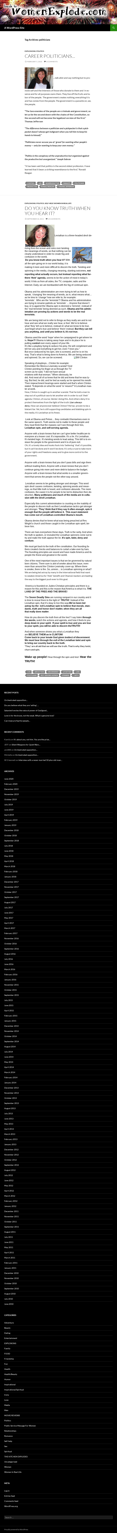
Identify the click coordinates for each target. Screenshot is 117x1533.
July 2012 (8, 1175)
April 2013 (9, 1129)
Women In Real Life (62, 203)
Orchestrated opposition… (16, 700)
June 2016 (8, 964)
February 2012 (10, 1201)
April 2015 (9, 1010)
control (31, 183)
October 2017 (10, 892)
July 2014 (8, 1051)
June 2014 (8, 1057)
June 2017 (8, 912)
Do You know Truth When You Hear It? (57, 210)
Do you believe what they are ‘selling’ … (21, 705)
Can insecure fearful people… (17, 721)
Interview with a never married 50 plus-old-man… (40, 760)
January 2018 (10, 876)
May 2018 (8, 856)
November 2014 (11, 1031)
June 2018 (8, 851)
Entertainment (10, 1338)
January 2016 (10, 979)
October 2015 (10, 990)
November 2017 (11, 887)
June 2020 (8, 779)
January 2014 (10, 1082)
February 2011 (10, 1263)
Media (7, 1405)
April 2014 (9, 1067)
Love (6, 1400)
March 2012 (9, 1196)
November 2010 (11, 1278)
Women (7, 1467)
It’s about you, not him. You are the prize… (32, 739)
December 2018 (11, 830)
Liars (77, 672)
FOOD (7, 1353)
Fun (6, 1364)
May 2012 (8, 1185)
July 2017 (8, 907)
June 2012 (8, 1180)
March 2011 (9, 1257)
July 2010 (8, 1299)
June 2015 (8, 1005)
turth (76, 675)
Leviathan (67, 672)
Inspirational (10, 1384)
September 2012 (11, 1165)
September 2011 (11, 1227)
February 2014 (10, 1077)
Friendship (9, 1359)
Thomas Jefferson (66, 186)
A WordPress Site (14, 27)
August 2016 (10, 954)
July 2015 (8, 1000)
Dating (7, 1333)
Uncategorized (10, 1461)
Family (7, 1348)
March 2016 (9, 969)
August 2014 (10, 1046)
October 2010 (10, 1283)
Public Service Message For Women (20, 1425)
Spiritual (8, 1451)
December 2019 (11, 789)
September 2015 (11, 995)
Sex (5, 1446)
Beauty (7, 1328)
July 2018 (8, 846)
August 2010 (10, 1293)
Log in (7, 1491)
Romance (8, 1436)
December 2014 (11, 1026)
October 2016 (10, 943)
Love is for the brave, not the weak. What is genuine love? (29, 715)
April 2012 (9, 1190)
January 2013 (10, 1144)
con (29, 672)
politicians (79, 183)
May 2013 (8, 1124)
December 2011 (11, 1211)
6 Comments (52, 61)
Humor (7, 1379)
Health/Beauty (10, 1374)
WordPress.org (11, 1506)
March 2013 (9, 1134)
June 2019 (8, 809)
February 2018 (10, 871)
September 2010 (11, 1288)
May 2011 (8, 1247)
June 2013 (8, 1118)
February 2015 (10, 1015)
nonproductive (52, 183)
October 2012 (10, 1160)
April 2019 (9, 815)
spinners (65, 675)
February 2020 (10, 784)
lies (40, 183)
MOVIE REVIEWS (12, 1415)
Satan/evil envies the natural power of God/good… (26, 710)
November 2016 (11, 938)
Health (7, 1369)
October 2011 (10, 1221)
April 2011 (9, 1252)
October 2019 (10, 799)
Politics (40, 51)
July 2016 (8, 959)
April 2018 (9, 861)
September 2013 (11, 1103)
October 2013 (10, 1098)
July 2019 (8, 804)
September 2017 (11, 897)
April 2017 (9, 923)
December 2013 (11, 1088)
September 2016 (11, 948)
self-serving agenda (49, 675)
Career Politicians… (50, 56)
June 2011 (8, 1242)
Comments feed (11, 1501)
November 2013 (11, 1093)
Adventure (9, 1322)
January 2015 (10, 1021)
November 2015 (11, 985)
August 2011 (10, 1232)
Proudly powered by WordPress (16, 1529)
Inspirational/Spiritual (14, 1389)
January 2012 (10, 1206)
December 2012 (11, 1149)
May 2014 (8, 1062)
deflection (39, 672)
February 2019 (10, 820)
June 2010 (8, 1304)
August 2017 (10, 902)
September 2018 (11, 840)
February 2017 (10, 933)
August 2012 (10, 1170)
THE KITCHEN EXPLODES (16, 1456)
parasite (66, 183)
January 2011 (10, 1268)
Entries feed (9, 1496)
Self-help (49, 203)
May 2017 (8, 918)
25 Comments (54, 219)
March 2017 (9, 928)
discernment (53, 672)
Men (6, 1410)
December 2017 (11, 882)
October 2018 (10, 835)
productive (32, 186)
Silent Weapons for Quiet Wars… (26, 744)
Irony (6, 1395)
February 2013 (10, 1139)
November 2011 (11, 1216)
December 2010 (11, 1273)
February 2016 (10, 974)
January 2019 (10, 825)
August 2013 (10, 1108)
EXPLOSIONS (30, 51)
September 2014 (11, 1041)
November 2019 (11, 794)
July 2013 (8, 1113)
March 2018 (9, 866)
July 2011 (8, 1237)
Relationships (10, 1431)
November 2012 (11, 1154)
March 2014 (9, 1072)
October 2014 (10, 1036)
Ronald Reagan (47, 186)
